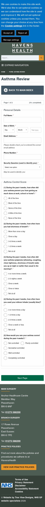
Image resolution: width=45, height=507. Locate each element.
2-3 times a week (14, 319)
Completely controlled (16, 358)
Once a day (12, 236)
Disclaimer (20, 485)
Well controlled (14, 353)
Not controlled (13, 343)
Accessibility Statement (27, 488)
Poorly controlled (31, 343)
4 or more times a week (17, 273)
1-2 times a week (14, 246)
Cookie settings (13, 25)
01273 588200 (13, 412)
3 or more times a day (16, 310)
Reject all (22, 32)
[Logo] (22, 48)
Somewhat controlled (16, 348)
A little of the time (14, 213)
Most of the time (14, 203)
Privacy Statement (24, 482)
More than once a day (16, 231)
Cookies (19, 491)
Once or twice (13, 288)
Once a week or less (16, 324)
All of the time (13, 198)
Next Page (22, 377)
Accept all (8, 32)
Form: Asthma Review (17, 72)
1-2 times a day (14, 315)
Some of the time (14, 208)
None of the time (14, 218)
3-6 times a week (14, 241)
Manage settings (11, 39)
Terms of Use (21, 479)
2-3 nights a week (15, 278)
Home (3, 72)
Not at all (11, 251)
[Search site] (41, 58)
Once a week (13, 283)
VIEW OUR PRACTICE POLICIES (18, 467)
